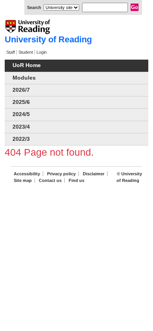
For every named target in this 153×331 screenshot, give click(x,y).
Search (34, 7)
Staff (10, 52)
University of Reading (48, 39)
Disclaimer (93, 173)
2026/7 (21, 90)
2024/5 (21, 114)
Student (25, 52)
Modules (24, 78)
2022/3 (21, 139)
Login (41, 52)
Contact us (50, 180)
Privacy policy (61, 173)
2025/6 (21, 102)
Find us (76, 180)
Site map (23, 180)
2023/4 (21, 127)
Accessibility (27, 173)
